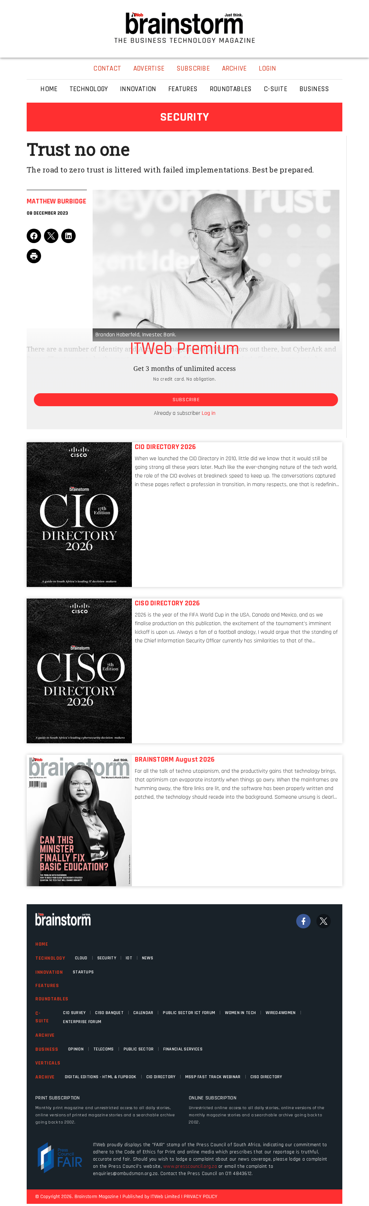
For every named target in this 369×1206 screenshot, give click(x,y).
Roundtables (51, 999)
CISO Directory (266, 1077)
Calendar (143, 1013)
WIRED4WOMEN (280, 1013)
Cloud (81, 958)
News (147, 958)
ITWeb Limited (165, 1196)
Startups (83, 972)
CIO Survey (74, 1013)
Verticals (48, 1063)
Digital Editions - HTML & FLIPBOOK (101, 1077)
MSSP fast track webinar (213, 1077)
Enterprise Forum (82, 1022)
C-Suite (42, 1017)
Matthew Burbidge (56, 201)
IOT (129, 958)
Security (106, 958)
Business (46, 1049)
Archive (45, 1035)
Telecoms (103, 1049)
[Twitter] (323, 921)
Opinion (76, 1049)
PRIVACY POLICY (200, 1196)
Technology (50, 958)
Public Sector (139, 1049)
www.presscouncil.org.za (190, 1166)
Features (47, 985)
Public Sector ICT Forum (189, 1013)
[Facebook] (303, 921)
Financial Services (182, 1049)
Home (41, 944)
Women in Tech (240, 1013)
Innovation (49, 972)
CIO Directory (160, 1077)
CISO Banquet (109, 1013)
